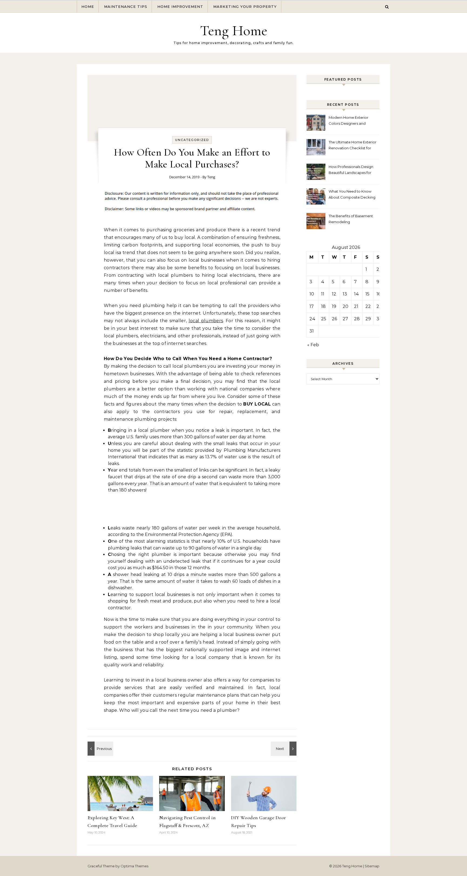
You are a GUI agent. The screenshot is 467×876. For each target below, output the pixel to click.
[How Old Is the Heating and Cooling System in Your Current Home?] (100, 749)
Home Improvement (180, 6)
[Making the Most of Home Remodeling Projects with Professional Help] (284, 749)
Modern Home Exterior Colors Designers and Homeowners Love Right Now (350, 121)
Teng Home (233, 30)
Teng (211, 176)
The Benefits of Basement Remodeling (351, 219)
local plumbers (206, 320)
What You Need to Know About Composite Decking (352, 194)
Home (87, 6)
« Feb (313, 344)
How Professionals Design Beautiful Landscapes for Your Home (351, 170)
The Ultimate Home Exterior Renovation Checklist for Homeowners (352, 146)
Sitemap (372, 866)
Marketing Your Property (245, 6)
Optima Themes (134, 866)
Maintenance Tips (125, 6)
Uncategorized (192, 140)
